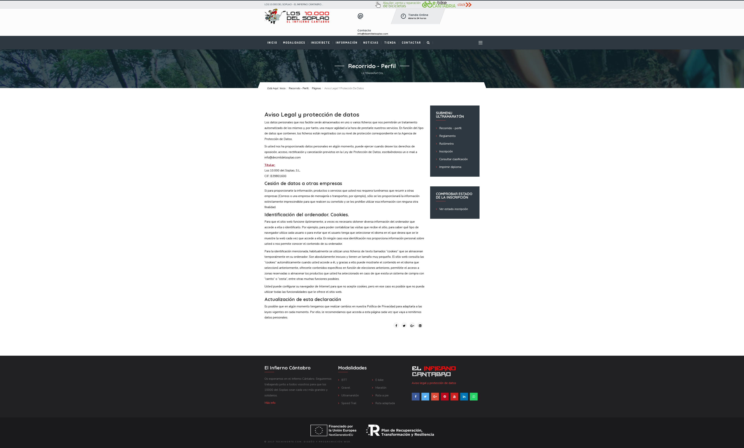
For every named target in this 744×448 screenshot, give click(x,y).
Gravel (345, 388)
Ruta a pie (382, 395)
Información (346, 42)
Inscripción (445, 151)
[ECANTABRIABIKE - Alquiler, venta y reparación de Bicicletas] (427, 4)
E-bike (379, 380)
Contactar (411, 42)
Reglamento (447, 136)
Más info (270, 403)
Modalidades (294, 42)
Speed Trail (348, 403)
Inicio (272, 42)
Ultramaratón (350, 395)
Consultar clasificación (453, 159)
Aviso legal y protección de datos (434, 383)
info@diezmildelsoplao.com (372, 33)
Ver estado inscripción (453, 209)
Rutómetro (446, 144)
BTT (344, 380)
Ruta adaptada (385, 403)
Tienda (390, 42)
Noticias (370, 42)
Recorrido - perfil (299, 88)
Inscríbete (320, 42)
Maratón (380, 388)
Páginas (316, 88)
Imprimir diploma (449, 167)
